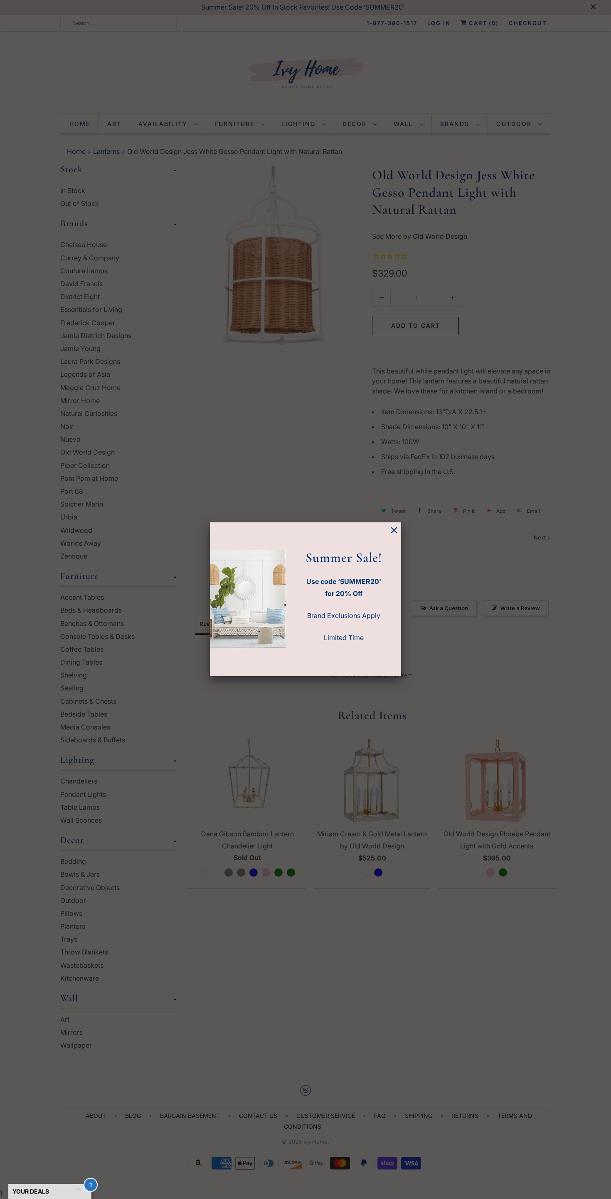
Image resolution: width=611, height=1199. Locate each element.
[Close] (394, 530)
